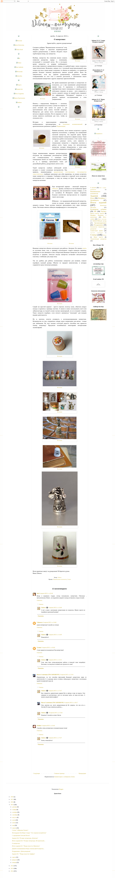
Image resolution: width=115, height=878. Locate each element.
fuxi (38, 593)
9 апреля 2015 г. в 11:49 (55, 634)
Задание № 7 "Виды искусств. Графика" (23, 854)
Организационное (100, 223)
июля (14, 820)
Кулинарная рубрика (98, 209)
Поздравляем (98, 225)
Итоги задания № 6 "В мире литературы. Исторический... (28, 841)
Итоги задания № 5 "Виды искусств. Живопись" (26, 846)
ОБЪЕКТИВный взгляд (99, 221)
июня (14, 822)
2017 (12, 799)
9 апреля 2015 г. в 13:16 (66, 674)
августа (14, 817)
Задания (94, 196)
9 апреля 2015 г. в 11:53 (55, 660)
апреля (14, 828)
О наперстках (16, 843)
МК (95, 211)
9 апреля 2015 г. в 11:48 (55, 607)
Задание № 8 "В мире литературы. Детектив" (25, 838)
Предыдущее (82, 773)
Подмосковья (61, 126)
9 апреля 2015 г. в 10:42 (48, 647)
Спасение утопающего (96, 232)
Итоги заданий (98, 202)
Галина (39, 647)
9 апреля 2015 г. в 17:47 (55, 690)
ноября (14, 809)
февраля (14, 860)
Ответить (39, 600)
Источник (77, 61)
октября (14, 812)
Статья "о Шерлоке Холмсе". (20, 830)
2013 (12, 868)
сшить (84, 248)
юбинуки (55, 188)
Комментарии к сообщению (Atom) (64, 776)
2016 (12, 802)
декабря (14, 807)
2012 (12, 871)
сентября (15, 815)
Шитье (104, 235)
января (14, 862)
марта (14, 857)
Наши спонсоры (102, 219)
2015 (12, 804)
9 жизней (93, 187)
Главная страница (59, 773)
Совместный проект (96, 230)
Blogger (61, 789)
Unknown (40, 622)
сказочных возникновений (74, 124)
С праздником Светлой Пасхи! (21, 835)
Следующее (36, 773)
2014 (12, 865)
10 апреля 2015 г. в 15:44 (55, 712)
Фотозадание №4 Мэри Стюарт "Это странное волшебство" (29, 833)
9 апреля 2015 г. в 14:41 (48, 725)
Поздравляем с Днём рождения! (21, 851)
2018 (12, 796)
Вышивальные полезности (60, 579)
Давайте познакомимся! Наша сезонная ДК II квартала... (28, 848)
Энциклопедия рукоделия (98, 239)
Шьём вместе (98, 237)
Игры (92, 198)
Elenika (39, 725)
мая (13, 825)
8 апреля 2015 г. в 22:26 (46, 593)
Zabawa (43, 607)
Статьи (69, 579)
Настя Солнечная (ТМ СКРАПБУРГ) (48, 674)
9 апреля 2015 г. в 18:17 (71, 702)
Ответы (41, 604)
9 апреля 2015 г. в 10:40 (49, 622)
